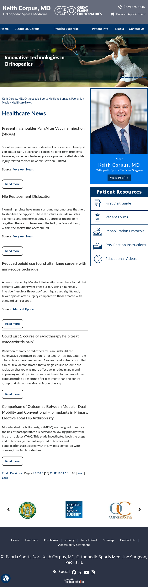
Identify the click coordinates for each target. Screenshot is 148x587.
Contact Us (136, 28)
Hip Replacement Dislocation (26, 197)
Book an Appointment (131, 14)
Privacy (70, 540)
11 (51, 473)
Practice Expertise (66, 28)
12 (55, 473)
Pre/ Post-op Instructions (126, 244)
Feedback (31, 540)
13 (59, 473)
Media (119, 28)
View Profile (119, 178)
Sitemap (108, 540)
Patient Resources (119, 191)
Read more (12, 184)
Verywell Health (24, 169)
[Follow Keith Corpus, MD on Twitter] (80, 572)
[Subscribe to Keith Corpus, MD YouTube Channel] (86, 572)
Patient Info (100, 28)
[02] (127, 77)
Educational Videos (121, 258)
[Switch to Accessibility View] (6, 578)
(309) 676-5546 (134, 6)
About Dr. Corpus (27, 28)
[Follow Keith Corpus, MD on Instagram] (93, 572)
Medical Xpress (23, 309)
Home (4, 28)
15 (66, 473)
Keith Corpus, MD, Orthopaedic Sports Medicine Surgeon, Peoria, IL (42, 99)
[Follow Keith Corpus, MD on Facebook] (74, 572)
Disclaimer (51, 540)
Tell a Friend (89, 540)
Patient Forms (117, 217)
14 (62, 473)
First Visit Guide (118, 203)
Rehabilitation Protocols (125, 231)
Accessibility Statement (74, 544)
